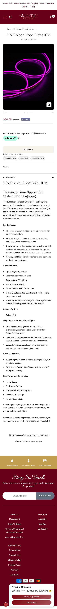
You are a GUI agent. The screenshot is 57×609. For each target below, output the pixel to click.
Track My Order (14, 524)
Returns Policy (14, 565)
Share (5, 167)
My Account (14, 519)
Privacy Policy (14, 555)
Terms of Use (14, 550)
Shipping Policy (14, 560)
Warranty (14, 570)
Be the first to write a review (28, 441)
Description (9, 177)
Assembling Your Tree (14, 537)
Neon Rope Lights (38, 158)
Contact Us (42, 529)
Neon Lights (24, 158)
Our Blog (42, 524)
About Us (42, 519)
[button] (28, 441)
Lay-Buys (15, 575)
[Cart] (51, 17)
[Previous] (4, 113)
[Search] (10, 17)
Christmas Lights (10, 158)
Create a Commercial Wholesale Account (14, 530)
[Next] (52, 113)
